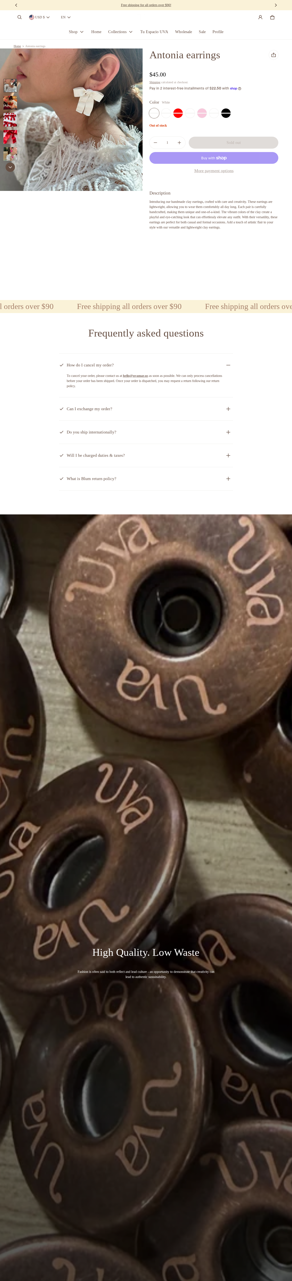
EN (63, 17)
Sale (202, 31)
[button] (20, 17)
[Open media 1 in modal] (71, 119)
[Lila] (166, 113)
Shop (73, 31)
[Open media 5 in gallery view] (10, 154)
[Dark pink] (214, 113)
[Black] (226, 113)
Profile (217, 31)
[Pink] (202, 113)
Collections (117, 31)
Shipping (154, 82)
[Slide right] (275, 5)
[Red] (178, 113)
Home (96, 31)
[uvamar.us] (146, 17)
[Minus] (155, 143)
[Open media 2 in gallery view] (10, 103)
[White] (154, 113)
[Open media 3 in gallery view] (10, 120)
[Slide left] (16, 5)
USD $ (40, 17)
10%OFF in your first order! (146, 5)
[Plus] (179, 143)
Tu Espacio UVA (154, 31)
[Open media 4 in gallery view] (10, 137)
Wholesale (183, 31)
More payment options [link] (214, 170)
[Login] (260, 17)
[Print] (190, 113)
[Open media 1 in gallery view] (10, 85)
